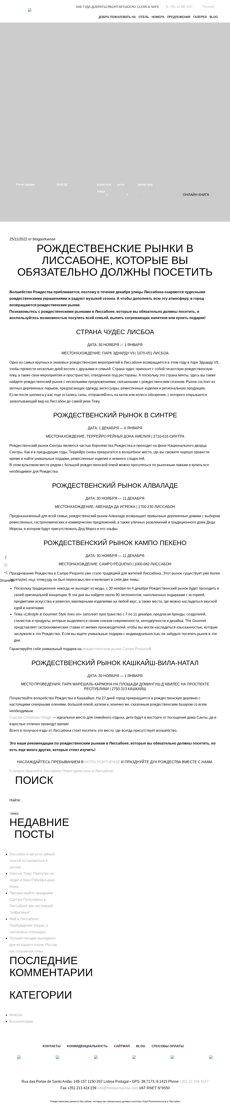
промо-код (145, 184)
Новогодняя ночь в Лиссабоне (87, 771)
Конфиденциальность (87, 1046)
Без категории (21, 1021)
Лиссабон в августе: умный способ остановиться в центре (32, 860)
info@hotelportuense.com (117, 1088)
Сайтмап (122, 1046)
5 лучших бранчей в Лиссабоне (35, 771)
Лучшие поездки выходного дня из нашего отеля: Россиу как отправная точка (33, 944)
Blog (214, 17)
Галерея (200, 17)
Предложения (178, 17)
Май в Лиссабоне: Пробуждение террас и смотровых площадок (28, 925)
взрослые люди (104, 185)
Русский (208, 6)
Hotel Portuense (102, 762)
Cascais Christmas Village (30, 717)
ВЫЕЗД (62, 184)
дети (120, 184)
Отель (144, 17)
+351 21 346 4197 (194, 1081)
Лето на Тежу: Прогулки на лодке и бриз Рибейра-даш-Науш (32, 880)
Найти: (15, 800)
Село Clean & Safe (143, 7)
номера (158, 17)
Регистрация (25, 184)
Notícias (15, 1015)
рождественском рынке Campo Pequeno (116, 649)
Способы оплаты (168, 1046)
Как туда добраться (93, 7)
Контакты (118, 7)
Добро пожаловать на (117, 17)
